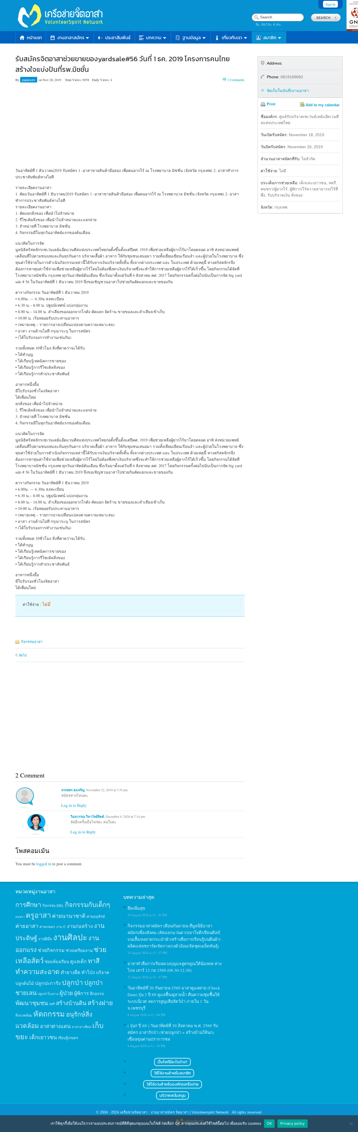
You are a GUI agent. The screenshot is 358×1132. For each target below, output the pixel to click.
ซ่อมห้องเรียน (57, 961)
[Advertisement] (129, 124)
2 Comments (236, 79)
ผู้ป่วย (66, 993)
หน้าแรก (34, 37)
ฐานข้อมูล (191, 37)
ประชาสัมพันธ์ (118, 37)
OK (269, 1123)
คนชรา (20, 917)
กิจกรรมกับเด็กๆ (87, 904)
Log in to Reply (73, 805)
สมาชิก (269, 37)
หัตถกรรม (49, 1013)
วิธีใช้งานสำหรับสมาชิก (172, 1073)
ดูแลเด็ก (78, 961)
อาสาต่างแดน (55, 1025)
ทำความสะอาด (37, 971)
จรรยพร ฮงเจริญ (72, 790)
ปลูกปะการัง (48, 983)
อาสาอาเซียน (81, 1027)
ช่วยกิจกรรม (51, 950)
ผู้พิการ (81, 993)
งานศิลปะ (70, 937)
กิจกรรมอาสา (32, 641)
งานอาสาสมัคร (70, 37)
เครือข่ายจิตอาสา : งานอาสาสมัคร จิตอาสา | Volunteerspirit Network (175, 1112)
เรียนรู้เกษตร (68, 1037)
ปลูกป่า (72, 982)
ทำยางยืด (70, 972)
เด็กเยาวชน (43, 1037)
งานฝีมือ (45, 938)
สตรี (52, 1004)
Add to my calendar (323, 105)
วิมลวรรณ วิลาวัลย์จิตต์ (87, 816)
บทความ (153, 37)
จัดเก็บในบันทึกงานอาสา (288, 90)
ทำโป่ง (88, 972)
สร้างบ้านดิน (71, 1003)
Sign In (330, 4)
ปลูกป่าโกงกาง (48, 994)
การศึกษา (28, 904)
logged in (43, 863)
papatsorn (29, 79)
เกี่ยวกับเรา (232, 37)
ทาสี (94, 960)
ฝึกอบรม (97, 993)
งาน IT (61, 927)
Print (271, 104)
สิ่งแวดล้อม (23, 1015)
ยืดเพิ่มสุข (136, 908)
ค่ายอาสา (26, 926)
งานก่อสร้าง (80, 926)
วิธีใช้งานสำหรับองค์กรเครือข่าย (173, 1084)
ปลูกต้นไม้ (24, 983)
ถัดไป (23, 655)
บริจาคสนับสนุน (172, 1095)
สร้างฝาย (100, 1002)
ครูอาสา (38, 915)
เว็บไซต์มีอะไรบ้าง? (172, 1062)
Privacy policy (292, 1123)
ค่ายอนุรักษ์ (96, 916)
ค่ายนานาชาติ (69, 915)
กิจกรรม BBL (53, 905)
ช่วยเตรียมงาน (79, 950)
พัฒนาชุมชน (31, 1003)
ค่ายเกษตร (47, 926)
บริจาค (102, 972)
